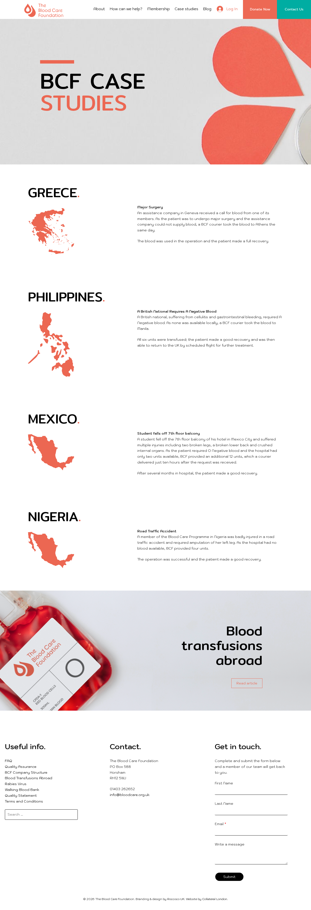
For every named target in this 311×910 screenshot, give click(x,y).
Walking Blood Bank (22, 790)
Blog (207, 9)
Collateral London (214, 899)
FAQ (8, 761)
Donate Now (260, 9)
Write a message (229, 844)
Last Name (224, 803)
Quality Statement (21, 795)
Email (220, 824)
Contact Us (294, 9)
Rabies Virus (15, 784)
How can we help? (126, 9)
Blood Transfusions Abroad (28, 778)
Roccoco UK (175, 899)
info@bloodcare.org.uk (129, 795)
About (99, 9)
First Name (224, 783)
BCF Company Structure (26, 772)
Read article (246, 683)
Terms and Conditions (24, 801)
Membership (158, 9)
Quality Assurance (20, 766)
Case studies (186, 9)
